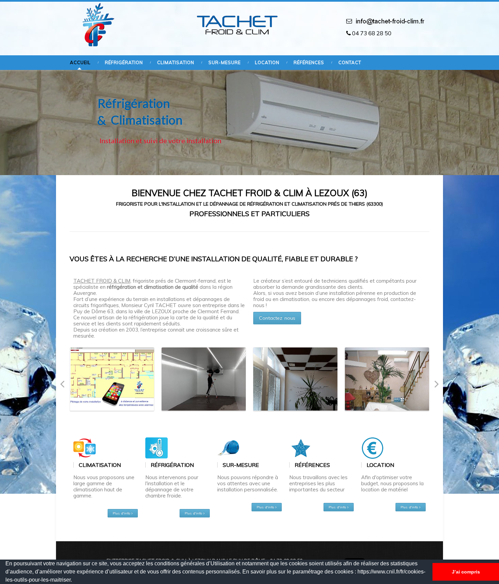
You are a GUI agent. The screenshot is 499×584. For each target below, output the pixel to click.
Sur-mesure (224, 62)
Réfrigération (124, 62)
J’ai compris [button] (466, 571)
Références (309, 62)
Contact (349, 62)
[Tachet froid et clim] (96, 24)
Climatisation (175, 62)
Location (267, 62)
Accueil (80, 62)
